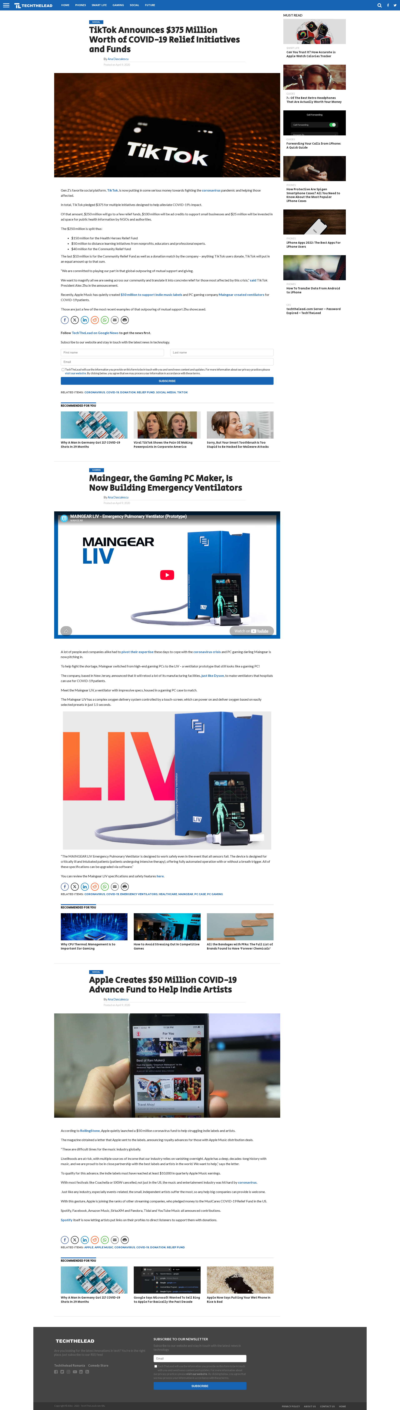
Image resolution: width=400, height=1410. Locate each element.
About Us (310, 1406)
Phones (80, 5)
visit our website (75, 373)
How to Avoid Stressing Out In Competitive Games (167, 946)
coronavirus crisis (207, 652)
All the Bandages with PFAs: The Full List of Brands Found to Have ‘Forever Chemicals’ (240, 946)
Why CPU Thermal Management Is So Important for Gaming (88, 946)
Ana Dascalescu (118, 59)
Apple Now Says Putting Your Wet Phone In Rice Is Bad (238, 1299)
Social (134, 5)
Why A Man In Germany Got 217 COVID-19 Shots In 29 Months (90, 444)
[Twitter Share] (75, 320)
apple (88, 1247)
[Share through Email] (115, 320)
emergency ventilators (139, 894)
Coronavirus (94, 392)
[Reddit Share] (95, 320)
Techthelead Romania (69, 1365)
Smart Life (99, 5)
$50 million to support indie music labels (151, 294)
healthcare (168, 894)
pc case (200, 894)
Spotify (66, 1220)
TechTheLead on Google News (95, 333)
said (253, 280)
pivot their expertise (137, 652)
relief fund (146, 392)
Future (150, 5)
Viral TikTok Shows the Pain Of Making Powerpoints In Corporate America (163, 444)
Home (65, 5)
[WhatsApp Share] (105, 320)
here (160, 876)
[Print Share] (125, 320)
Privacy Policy (291, 1406)
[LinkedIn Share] (85, 320)
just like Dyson (212, 675)
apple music (104, 1247)
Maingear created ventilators (241, 294)
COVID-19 (112, 392)
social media (166, 392)
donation (128, 392)
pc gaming (215, 894)
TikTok (112, 190)
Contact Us (327, 1406)
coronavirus (211, 190)
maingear (185, 894)
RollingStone (90, 1131)
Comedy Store (98, 1365)
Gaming (118, 5)
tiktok (182, 392)
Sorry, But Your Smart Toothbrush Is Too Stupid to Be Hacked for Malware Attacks (238, 444)
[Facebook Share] (65, 320)
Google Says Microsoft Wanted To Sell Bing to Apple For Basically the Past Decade (167, 1299)
